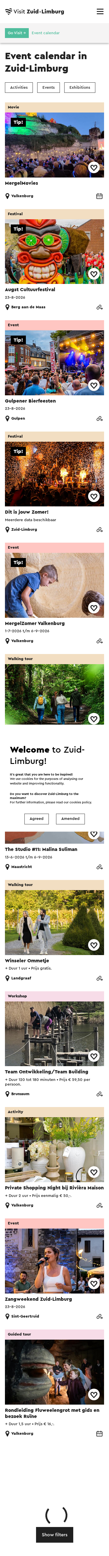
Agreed (37, 819)
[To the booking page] (99, 196)
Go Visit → (17, 33)
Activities (19, 88)
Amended (70, 819)
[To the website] (99, 307)
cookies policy (80, 802)
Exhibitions (79, 88)
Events (48, 88)
